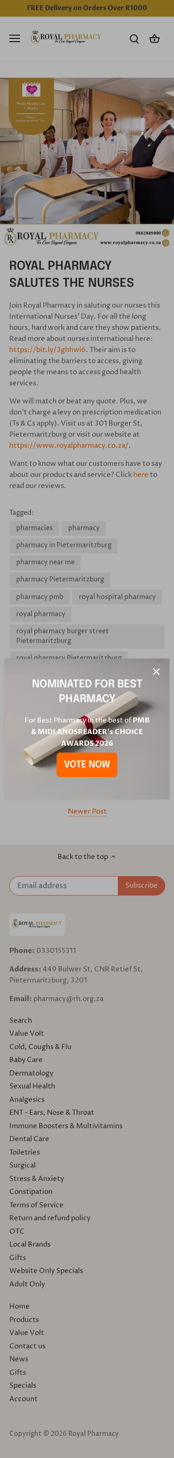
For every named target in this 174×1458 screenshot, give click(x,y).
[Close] (156, 671)
